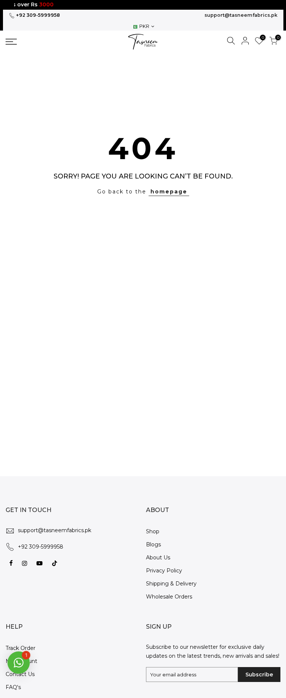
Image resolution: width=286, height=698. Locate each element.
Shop (152, 531)
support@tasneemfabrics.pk (240, 15)
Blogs (153, 544)
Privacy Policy (164, 570)
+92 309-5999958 (37, 15)
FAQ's (13, 687)
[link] (38, 42)
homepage (168, 191)
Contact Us (20, 674)
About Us (158, 557)
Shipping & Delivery (171, 583)
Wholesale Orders (169, 596)
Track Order (20, 648)
